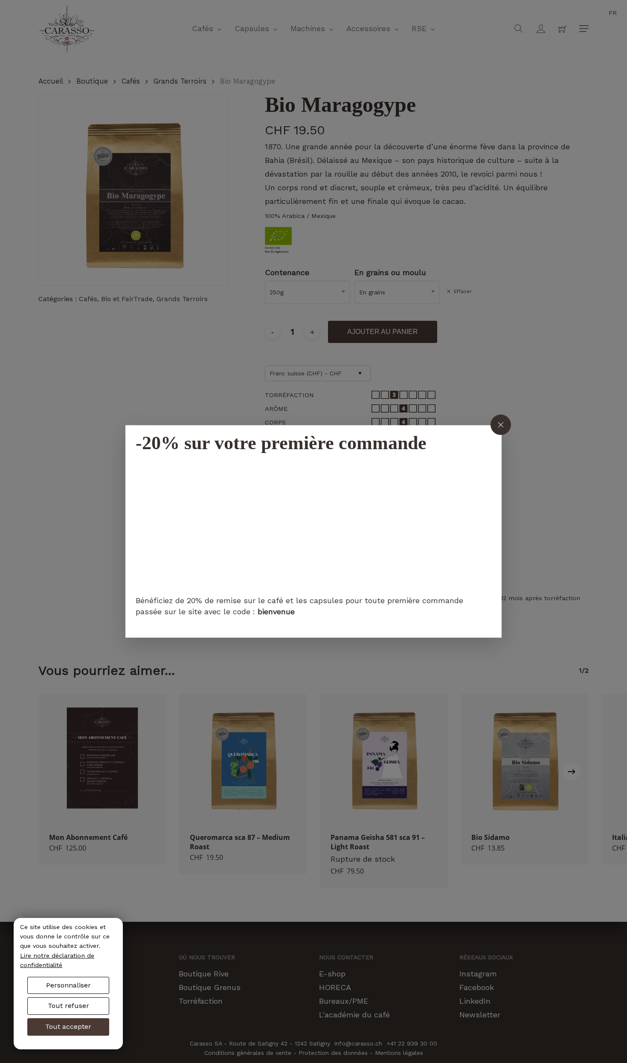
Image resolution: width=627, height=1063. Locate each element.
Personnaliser (68, 985)
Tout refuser (68, 1006)
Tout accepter (68, 1026)
